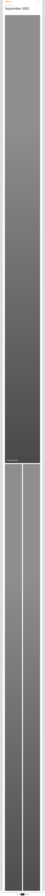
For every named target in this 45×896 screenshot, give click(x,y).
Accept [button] (22, 894)
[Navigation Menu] (39, 1)
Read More (27, 894)
